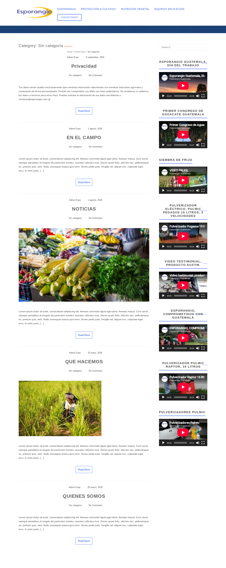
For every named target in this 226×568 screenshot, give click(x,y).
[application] (183, 85)
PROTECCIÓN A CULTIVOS (98, 9)
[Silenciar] (197, 96)
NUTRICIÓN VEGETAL (135, 9)
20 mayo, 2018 (95, 353)
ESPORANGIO (66, 9)
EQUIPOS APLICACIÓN (169, 9)
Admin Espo (73, 57)
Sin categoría (75, 75)
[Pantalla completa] (203, 96)
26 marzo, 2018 (95, 487)
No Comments (95, 75)
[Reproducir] (163, 96)
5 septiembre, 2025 (95, 57)
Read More (84, 110)
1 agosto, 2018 (95, 128)
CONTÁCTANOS (69, 17)
